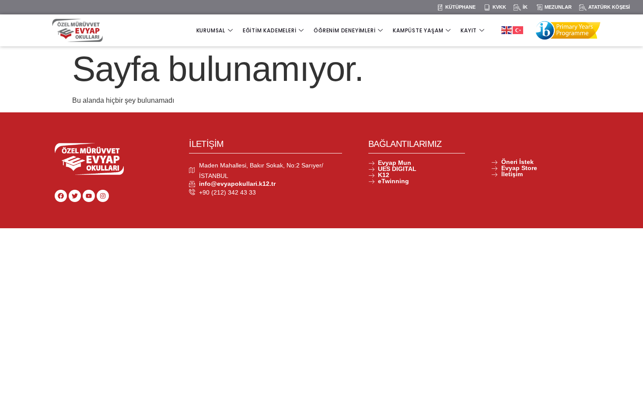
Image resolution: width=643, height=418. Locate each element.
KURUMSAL (210, 30)
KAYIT (469, 30)
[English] (507, 29)
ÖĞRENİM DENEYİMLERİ (344, 30)
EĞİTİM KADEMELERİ (270, 30)
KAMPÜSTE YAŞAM (418, 30)
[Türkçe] (518, 29)
